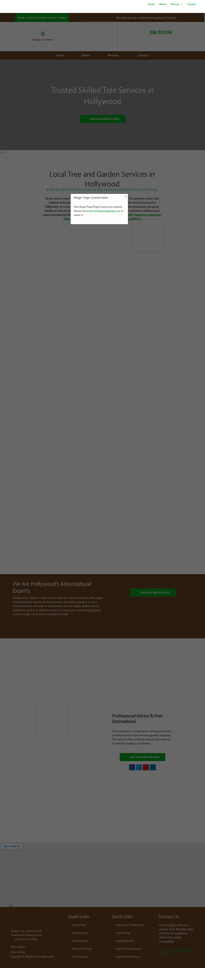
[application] (181, 4)
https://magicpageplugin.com (103, 210)
